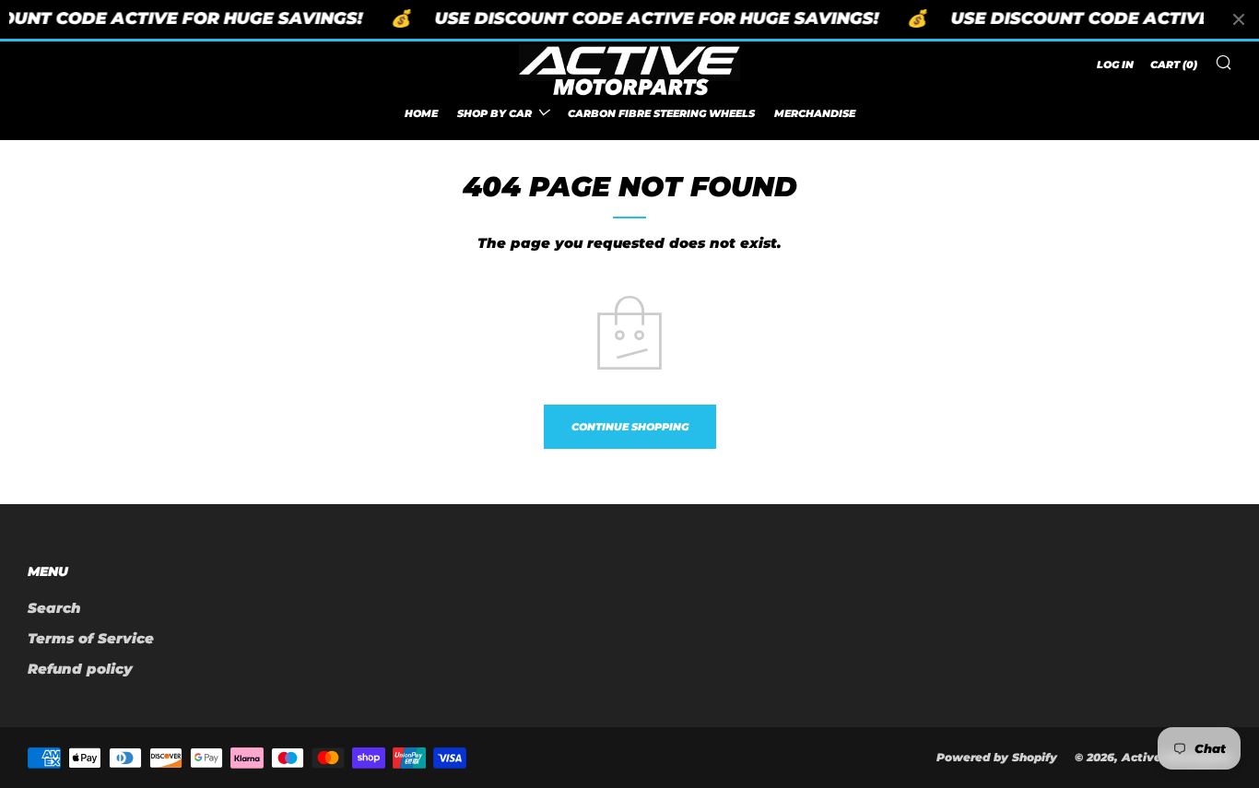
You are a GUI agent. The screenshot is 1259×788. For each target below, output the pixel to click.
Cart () (1173, 64)
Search (54, 608)
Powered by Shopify (996, 757)
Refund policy (80, 668)
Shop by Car (494, 112)
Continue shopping (629, 426)
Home (421, 112)
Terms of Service (91, 638)
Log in (1115, 64)
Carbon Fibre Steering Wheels (661, 112)
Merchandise (814, 112)
